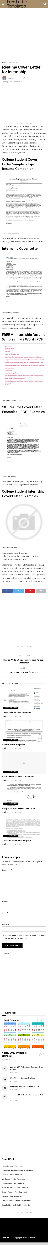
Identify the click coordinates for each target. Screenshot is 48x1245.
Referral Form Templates (13, 745)
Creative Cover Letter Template (16, 841)
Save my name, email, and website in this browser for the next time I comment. (25, 936)
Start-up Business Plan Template (15, 1187)
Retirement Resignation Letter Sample (24, 1086)
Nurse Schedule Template (12, 1166)
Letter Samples (13, 62)
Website (5, 924)
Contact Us (6, 1238)
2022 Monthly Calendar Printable (22, 1078)
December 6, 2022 (16, 716)
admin (11, 78)
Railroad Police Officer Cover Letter (18, 777)
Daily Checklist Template (12, 1174)
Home (4, 62)
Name (5, 901)
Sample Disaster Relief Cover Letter (18, 808)
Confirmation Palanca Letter (13, 1183)
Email (5, 913)
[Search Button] (43, 953)
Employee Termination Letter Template (17, 1170)
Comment (7, 870)
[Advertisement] (24, 33)
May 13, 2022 (24, 78)
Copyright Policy (20, 1238)
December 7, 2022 (16, 748)
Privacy (33, 1238)
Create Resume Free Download (16, 713)
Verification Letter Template (13, 1179)
